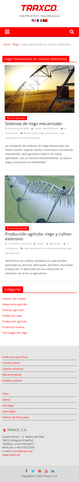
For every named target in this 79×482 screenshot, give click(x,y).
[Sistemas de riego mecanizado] (39, 67)
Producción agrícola (17, 228)
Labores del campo (14, 298)
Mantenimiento (11, 374)
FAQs (5, 393)
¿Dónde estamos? (13, 369)
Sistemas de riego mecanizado (33, 123)
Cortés (38, 128)
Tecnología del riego (14, 332)
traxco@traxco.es (22, 451)
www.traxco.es (11, 454)
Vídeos (6, 399)
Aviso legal (8, 411)
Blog (15, 44)
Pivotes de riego (12, 315)
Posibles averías (12, 380)
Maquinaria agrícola (14, 304)
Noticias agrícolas (16, 118)
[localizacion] (4, 430)
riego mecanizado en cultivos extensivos (44, 248)
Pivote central (31, 133)
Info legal (8, 405)
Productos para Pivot (15, 357)
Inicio (7, 44)
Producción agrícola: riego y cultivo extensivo (38, 236)
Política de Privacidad (15, 417)
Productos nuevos (13, 327)
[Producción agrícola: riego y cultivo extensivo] (39, 178)
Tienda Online (11, 363)
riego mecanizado (48, 133)
